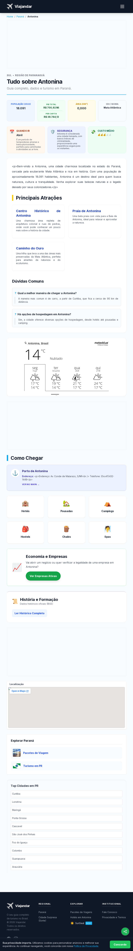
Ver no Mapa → (30, 484)
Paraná (20, 16)
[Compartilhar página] (125, 931)
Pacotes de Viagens (81, 912)
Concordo (120, 944)
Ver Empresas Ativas (43, 576)
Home (10, 16)
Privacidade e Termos (114, 917)
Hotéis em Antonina (80, 917)
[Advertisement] (66, 44)
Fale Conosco (109, 912)
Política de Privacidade (86, 946)
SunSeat (80, 923)
